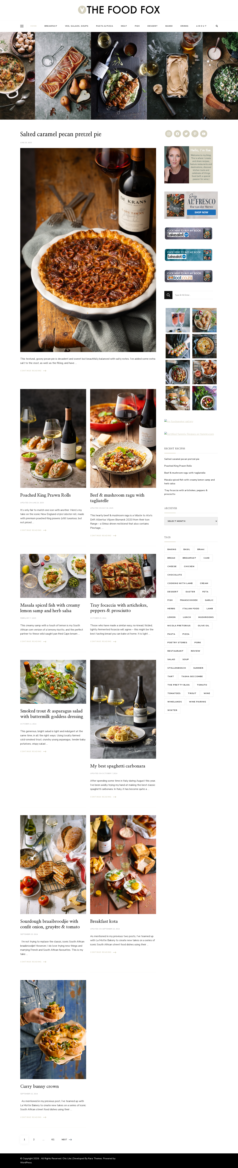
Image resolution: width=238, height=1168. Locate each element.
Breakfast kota (104, 921)
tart (170, 676)
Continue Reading (30, 371)
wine (207, 693)
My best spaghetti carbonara (117, 766)
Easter (190, 591)
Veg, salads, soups (76, 26)
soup (185, 659)
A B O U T (201, 26)
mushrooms (206, 617)
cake (207, 557)
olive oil (203, 625)
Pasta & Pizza (104, 26)
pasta (171, 634)
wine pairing (197, 701)
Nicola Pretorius (179, 625)
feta (205, 591)
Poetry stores (177, 642)
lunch (187, 617)
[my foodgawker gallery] (178, 421)
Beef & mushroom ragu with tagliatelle (184, 472)
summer (198, 668)
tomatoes (174, 693)
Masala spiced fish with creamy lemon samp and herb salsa (189, 481)
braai (200, 549)
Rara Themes (95, 1158)
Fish (137, 26)
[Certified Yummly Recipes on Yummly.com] (189, 434)
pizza (185, 634)
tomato (202, 684)
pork (197, 642)
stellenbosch (176, 668)
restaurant (175, 650)
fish (170, 600)
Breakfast (51, 26)
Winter (172, 710)
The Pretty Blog (178, 684)
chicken (189, 566)
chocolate (174, 574)
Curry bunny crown (39, 1086)
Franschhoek (189, 600)
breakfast (189, 557)
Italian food (190, 608)
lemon (171, 617)
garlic (209, 600)
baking (171, 549)
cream (204, 583)
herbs (171, 608)
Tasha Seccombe (192, 676)
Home (33, 26)
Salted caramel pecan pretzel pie (60, 134)
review (195, 650)
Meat (124, 26)
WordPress (26, 1162)
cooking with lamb (180, 583)
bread (171, 557)
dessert (172, 591)
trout (192, 693)
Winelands (174, 701)
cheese (172, 566)
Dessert (152, 26)
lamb (210, 608)
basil (186, 549)
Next (64, 1139)
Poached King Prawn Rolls (45, 495)
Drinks (184, 26)
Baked (169, 26)
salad (171, 659)
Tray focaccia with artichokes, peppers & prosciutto (185, 492)
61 (54, 1139)
